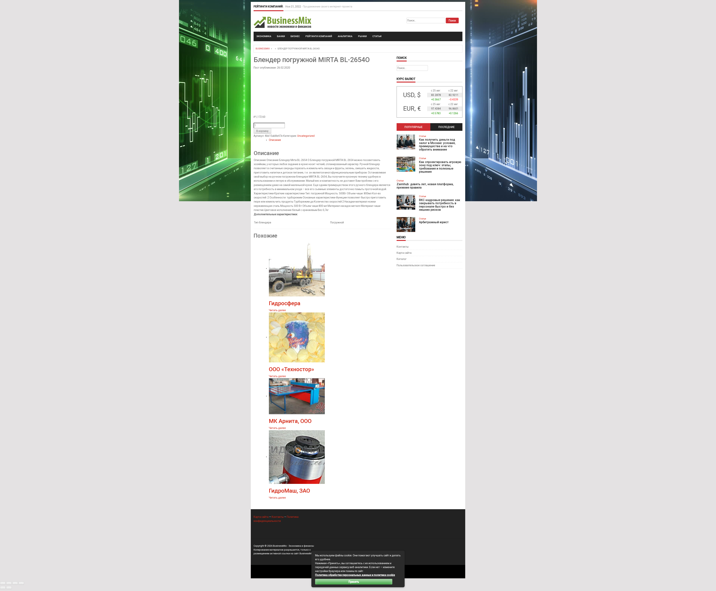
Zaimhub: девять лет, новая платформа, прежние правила (425, 185)
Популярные (413, 127)
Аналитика (345, 36)
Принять (353, 581)
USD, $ (412, 95)
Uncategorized (306, 135)
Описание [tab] (275, 139)
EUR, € (412, 108)
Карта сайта (404, 252)
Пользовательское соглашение (416, 265)
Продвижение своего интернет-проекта (327, 6)
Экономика (263, 36)
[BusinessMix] (283, 22)
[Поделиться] (15, 583)
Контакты (403, 246)
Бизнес (295, 36)
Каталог (402, 258)
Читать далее (277, 310)
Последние (446, 127)
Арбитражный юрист (434, 222)
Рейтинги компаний (318, 36)
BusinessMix (263, 48)
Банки (281, 36)
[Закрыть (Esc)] (21, 583)
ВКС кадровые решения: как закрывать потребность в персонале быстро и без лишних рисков (439, 205)
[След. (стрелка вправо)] (9, 587)
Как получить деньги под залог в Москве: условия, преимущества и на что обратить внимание (437, 144)
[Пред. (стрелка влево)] (3, 587)
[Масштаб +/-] (3, 583)
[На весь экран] (9, 583)
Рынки (362, 36)
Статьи (376, 36)
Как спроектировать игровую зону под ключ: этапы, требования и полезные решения (440, 167)
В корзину (262, 130)
